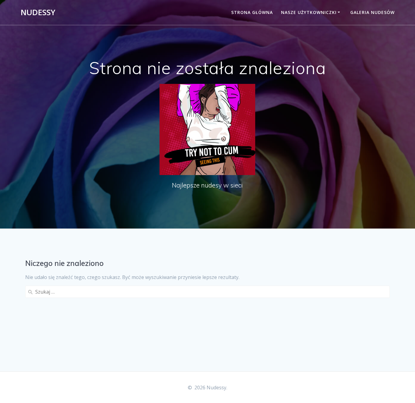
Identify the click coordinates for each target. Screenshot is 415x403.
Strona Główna (252, 12)
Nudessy (38, 12)
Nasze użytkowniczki (309, 12)
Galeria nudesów (372, 12)
